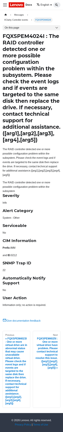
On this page (12, 27)
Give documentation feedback (23, 320)
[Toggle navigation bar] (5, 4)
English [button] (45, 4)
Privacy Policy (23, 424)
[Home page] (6, 14)
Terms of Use (40, 424)
